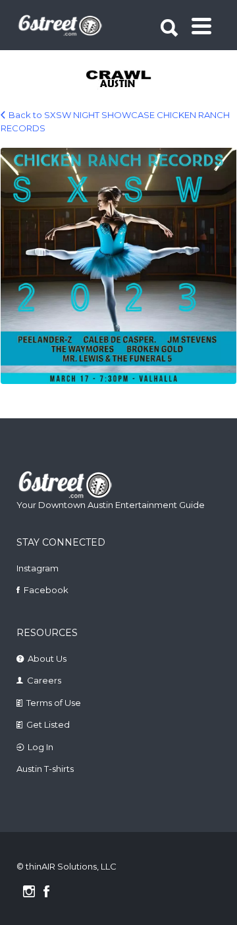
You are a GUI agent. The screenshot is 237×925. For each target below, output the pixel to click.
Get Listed (48, 724)
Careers (44, 680)
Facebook (46, 590)
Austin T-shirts (45, 768)
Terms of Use (53, 702)
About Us (47, 658)
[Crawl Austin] (119, 80)
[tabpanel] (119, 80)
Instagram (37, 568)
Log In (40, 747)
